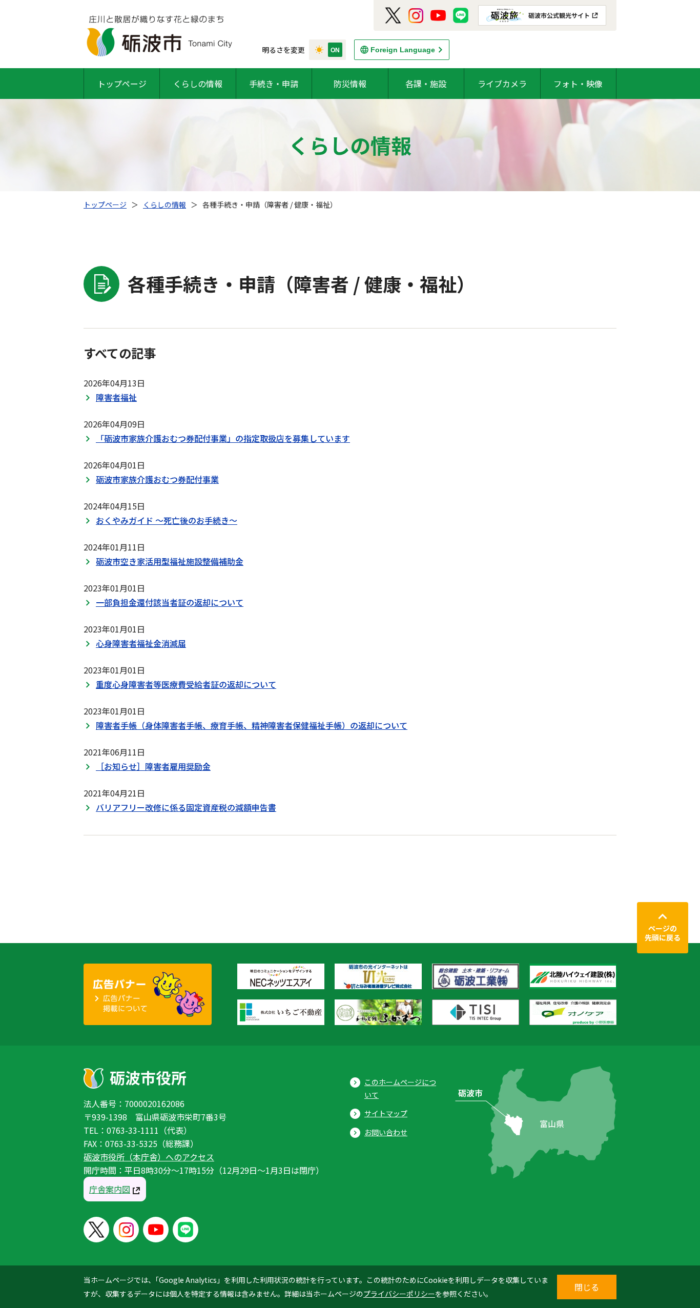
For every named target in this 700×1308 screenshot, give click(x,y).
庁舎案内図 (109, 1189)
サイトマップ (385, 1113)
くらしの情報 (197, 83)
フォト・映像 (578, 83)
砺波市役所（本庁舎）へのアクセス (149, 1157)
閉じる (586, 1287)
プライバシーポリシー (399, 1294)
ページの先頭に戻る (663, 933)
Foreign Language (402, 50)
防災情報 (350, 83)
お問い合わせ (385, 1132)
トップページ (122, 83)
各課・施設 (425, 83)
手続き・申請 (273, 83)
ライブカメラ (502, 83)
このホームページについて (400, 1088)
